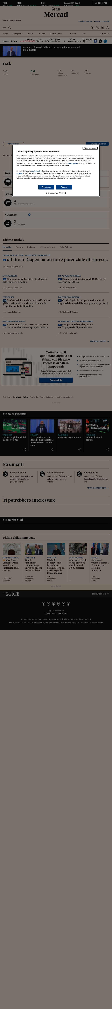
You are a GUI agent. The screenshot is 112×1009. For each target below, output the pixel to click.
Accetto (64, 187)
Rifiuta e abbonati (90, 148)
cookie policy (73, 163)
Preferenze (46, 187)
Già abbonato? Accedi (56, 193)
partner (19, 174)
